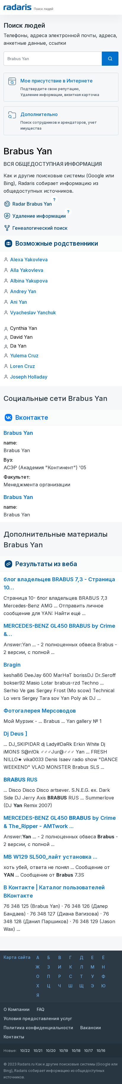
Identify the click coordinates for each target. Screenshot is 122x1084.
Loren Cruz (22, 366)
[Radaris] (17, 7)
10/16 (101, 1050)
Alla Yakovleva (26, 270)
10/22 (25, 1050)
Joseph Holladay (28, 377)
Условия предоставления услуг (38, 1018)
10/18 (76, 1050)
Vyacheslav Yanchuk (33, 312)
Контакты (14, 1036)
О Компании (17, 1009)
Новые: (10, 1050)
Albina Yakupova (29, 281)
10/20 (51, 1050)
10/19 (63, 1050)
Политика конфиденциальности (38, 1027)
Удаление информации (39, 216)
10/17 (88, 1050)
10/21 (37, 1050)
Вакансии (90, 1027)
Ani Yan (18, 302)
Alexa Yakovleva (29, 259)
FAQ (40, 1009)
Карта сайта (17, 957)
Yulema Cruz (24, 355)
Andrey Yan (23, 291)
